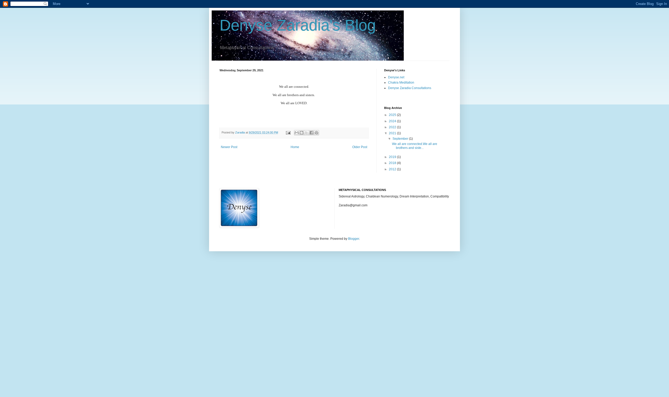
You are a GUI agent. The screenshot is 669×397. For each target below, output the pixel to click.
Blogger (353, 239)
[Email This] (296, 132)
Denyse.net (396, 77)
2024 (393, 121)
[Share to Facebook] (311, 132)
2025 (393, 115)
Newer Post (229, 147)
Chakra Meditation (401, 82)
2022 (393, 127)
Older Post (359, 147)
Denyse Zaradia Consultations (409, 88)
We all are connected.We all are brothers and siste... (414, 145)
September (401, 139)
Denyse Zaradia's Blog (298, 25)
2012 (393, 169)
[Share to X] (306, 132)
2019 (393, 157)
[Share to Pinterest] (316, 132)
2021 (393, 133)
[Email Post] (288, 132)
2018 (393, 163)
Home (295, 147)
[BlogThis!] (301, 132)
